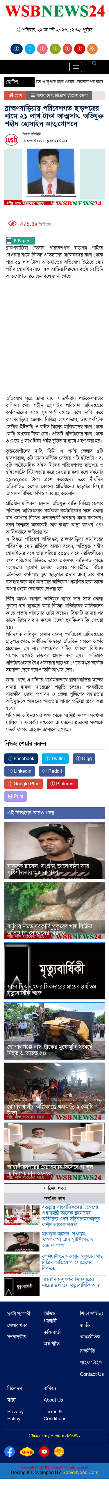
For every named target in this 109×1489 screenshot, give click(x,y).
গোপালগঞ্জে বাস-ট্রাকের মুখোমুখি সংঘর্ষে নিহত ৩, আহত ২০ (49, 1050)
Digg (86, 758)
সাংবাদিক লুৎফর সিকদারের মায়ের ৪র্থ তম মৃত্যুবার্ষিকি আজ (51, 990)
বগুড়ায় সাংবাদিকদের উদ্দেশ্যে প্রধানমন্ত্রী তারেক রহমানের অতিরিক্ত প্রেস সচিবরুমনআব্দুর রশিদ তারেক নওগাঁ (71, 1216)
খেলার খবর (17, 1325)
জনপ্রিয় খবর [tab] (54, 1199)
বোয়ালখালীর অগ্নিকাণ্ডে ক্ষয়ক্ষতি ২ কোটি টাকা (50, 1110)
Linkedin (21, 771)
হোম (18, 95)
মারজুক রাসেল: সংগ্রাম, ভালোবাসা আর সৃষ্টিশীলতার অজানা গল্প (48, 870)
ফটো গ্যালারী (18, 1313)
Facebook (23, 758)
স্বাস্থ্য (11, 1400)
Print (17, 796)
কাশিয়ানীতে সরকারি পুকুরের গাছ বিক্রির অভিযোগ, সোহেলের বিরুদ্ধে (49, 930)
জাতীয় (86, 1325)
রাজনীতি (87, 1351)
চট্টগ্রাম (60, 95)
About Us (53, 1400)
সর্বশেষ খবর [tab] (55, 1188)
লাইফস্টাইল (91, 1362)
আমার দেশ (44, 95)
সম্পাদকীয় (16, 1336)
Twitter (57, 758)
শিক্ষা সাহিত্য (91, 1313)
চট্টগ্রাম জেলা (77, 95)
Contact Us (92, 1374)
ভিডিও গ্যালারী (50, 1317)
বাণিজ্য (50, 1388)
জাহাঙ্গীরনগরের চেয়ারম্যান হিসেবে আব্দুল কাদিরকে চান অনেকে (50, 1170)
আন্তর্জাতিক (90, 1336)
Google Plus (25, 784)
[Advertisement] (54, 319)
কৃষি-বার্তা (52, 1332)
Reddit (54, 771)
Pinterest (64, 784)
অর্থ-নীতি (52, 1343)
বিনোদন (14, 1388)
